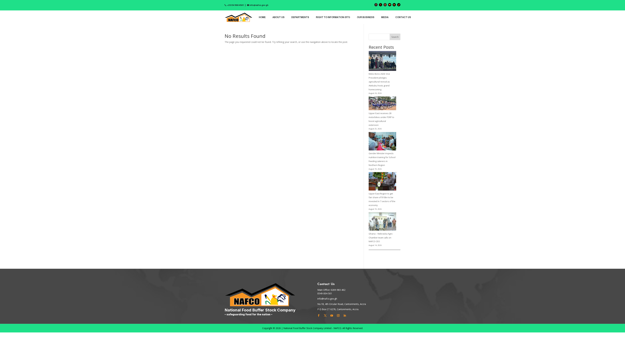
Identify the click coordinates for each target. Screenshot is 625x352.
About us (278, 17)
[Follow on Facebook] (376, 4)
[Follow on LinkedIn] (394, 4)
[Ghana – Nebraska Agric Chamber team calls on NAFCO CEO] (382, 222)
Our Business (365, 17)
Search (395, 36)
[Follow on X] (380, 4)
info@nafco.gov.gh (259, 5)
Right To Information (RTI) (333, 17)
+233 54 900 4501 (235, 5)
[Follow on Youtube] (389, 4)
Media (385, 17)
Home (262, 17)
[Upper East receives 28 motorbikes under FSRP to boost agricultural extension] (382, 104)
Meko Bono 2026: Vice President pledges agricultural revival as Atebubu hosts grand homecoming (379, 81)
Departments (300, 17)
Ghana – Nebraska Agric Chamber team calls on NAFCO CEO (381, 237)
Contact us (403, 17)
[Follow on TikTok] (398, 4)
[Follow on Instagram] (385, 4)
